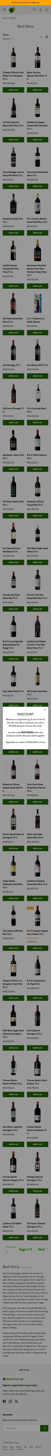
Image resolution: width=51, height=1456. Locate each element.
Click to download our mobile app (25, 2)
